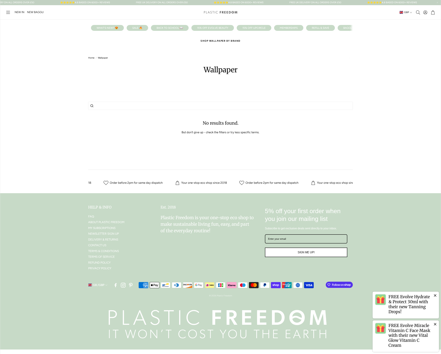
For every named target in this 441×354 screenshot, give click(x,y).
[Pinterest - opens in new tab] (130, 285)
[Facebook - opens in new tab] (115, 285)
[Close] (435, 295)
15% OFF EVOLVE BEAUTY (212, 27)
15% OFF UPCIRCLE (254, 27)
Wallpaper (103, 57)
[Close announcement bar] (437, 2)
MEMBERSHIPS (289, 27)
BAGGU (347, 27)
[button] (8, 12)
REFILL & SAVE (320, 27)
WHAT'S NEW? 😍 (107, 27)
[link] (406, 305)
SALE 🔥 (137, 27)
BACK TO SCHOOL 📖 (170, 27)
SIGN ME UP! (306, 252)
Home (91, 57)
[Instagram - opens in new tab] (123, 285)
